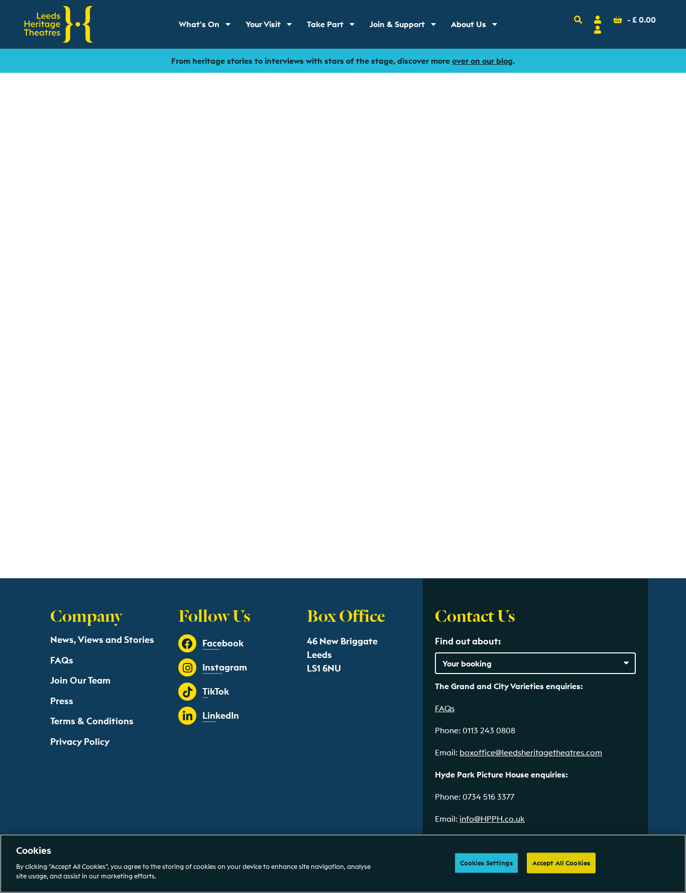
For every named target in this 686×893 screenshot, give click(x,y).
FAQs (61, 660)
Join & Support (405, 26)
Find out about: (468, 641)
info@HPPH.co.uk (492, 819)
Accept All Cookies (561, 862)
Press (61, 701)
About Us (477, 26)
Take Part (334, 26)
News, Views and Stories (102, 639)
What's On (208, 26)
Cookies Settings (486, 862)
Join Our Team (80, 680)
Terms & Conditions (92, 721)
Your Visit (272, 26)
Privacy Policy (79, 741)
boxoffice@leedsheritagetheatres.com (531, 752)
